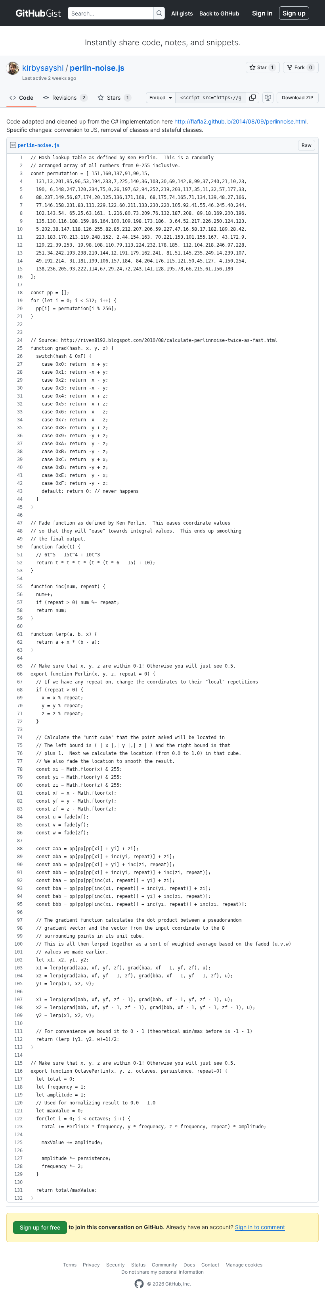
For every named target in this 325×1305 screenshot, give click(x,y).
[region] (162, 678)
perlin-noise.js (97, 68)
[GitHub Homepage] (139, 1284)
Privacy (91, 1265)
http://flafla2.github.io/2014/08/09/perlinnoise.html (240, 121)
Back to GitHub (219, 13)
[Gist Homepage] (38, 13)
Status (138, 1265)
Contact (210, 1265)
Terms (69, 1265)
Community (164, 1265)
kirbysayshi (43, 68)
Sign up (294, 13)
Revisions (68, 97)
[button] (252, 97)
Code (26, 97)
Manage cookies (244, 1265)
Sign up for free (40, 1227)
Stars (118, 97)
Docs (189, 1265)
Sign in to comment (260, 1227)
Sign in (262, 13)
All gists (182, 13)
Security (115, 1265)
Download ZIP (298, 97)
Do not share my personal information (162, 1272)
